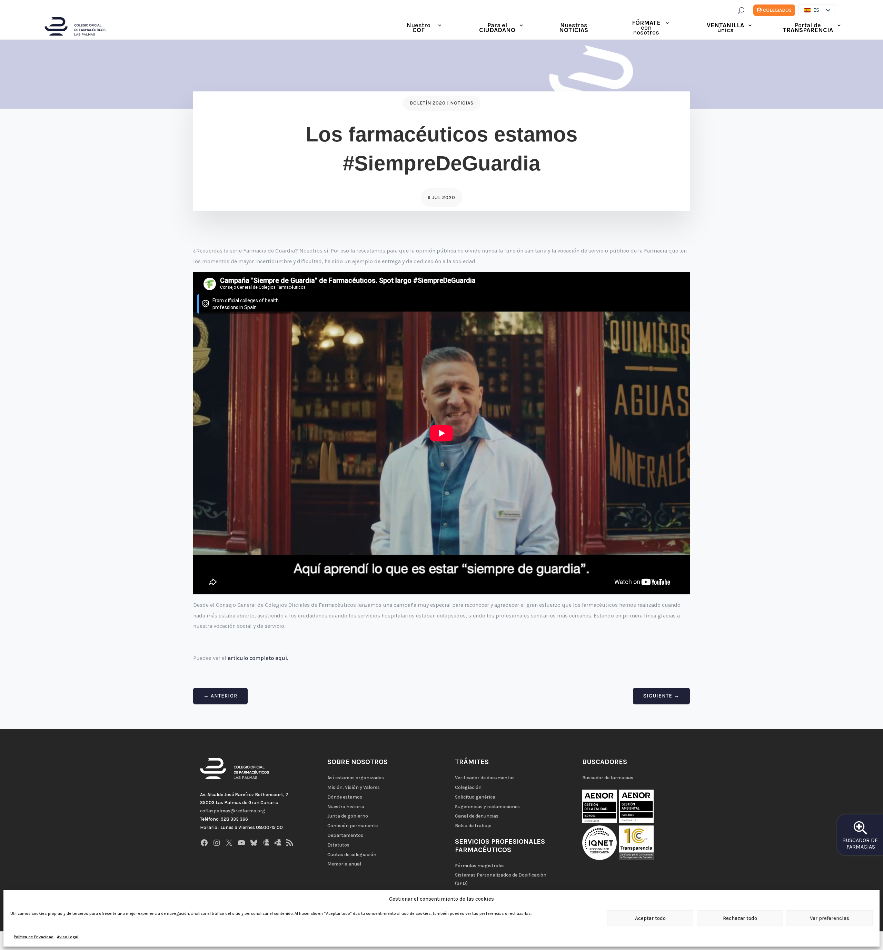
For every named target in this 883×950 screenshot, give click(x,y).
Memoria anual (344, 864)
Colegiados (777, 10)
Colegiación (468, 787)
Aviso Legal (67, 936)
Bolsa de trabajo (473, 826)
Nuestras (573, 28)
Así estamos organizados (355, 778)
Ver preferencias (829, 918)
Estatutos (338, 845)
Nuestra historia (345, 807)
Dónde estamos (344, 797)
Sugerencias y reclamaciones (487, 807)
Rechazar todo (740, 918)
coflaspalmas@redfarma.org (232, 811)
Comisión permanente (352, 826)
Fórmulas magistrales (480, 866)
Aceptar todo (650, 918)
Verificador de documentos (485, 778)
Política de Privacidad (33, 936)
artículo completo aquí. (258, 658)
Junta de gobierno (347, 816)
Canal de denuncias (476, 816)
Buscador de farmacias (607, 778)
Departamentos (345, 835)
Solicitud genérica (475, 797)
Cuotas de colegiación (351, 855)
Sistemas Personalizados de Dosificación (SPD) (500, 879)
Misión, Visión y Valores (353, 787)
